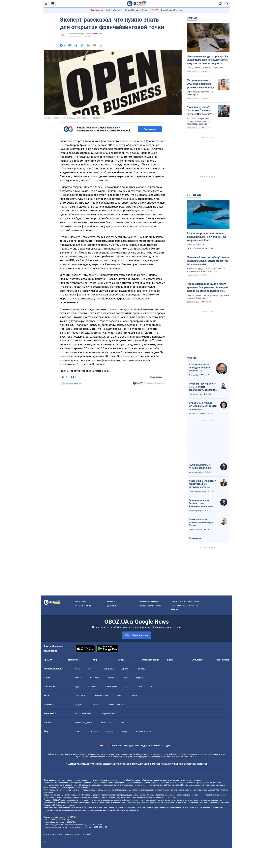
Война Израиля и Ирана (136, 10)
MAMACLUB (106, 723)
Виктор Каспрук (195, 394)
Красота (109, 731)
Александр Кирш (196, 472)
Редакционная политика (71, 383)
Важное (192, 18)
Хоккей (111, 678)
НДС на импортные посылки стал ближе (200, 466)
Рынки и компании (94, 33)
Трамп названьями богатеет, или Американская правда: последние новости (201, 503)
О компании (80, 601)
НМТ (152, 687)
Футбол (78, 678)
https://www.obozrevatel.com (137, 780)
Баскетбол (94, 678)
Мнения (192, 357)
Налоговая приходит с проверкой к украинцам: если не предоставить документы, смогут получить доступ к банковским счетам (207, 60)
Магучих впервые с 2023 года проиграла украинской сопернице (200, 84)
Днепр (125, 669)
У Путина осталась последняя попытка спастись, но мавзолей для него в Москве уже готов (200, 367)
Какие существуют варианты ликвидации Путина (201, 522)
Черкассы (141, 669)
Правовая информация (149, 601)
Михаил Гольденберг (197, 414)
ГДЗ (77, 687)
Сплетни (94, 731)
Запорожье (109, 669)
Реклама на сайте (83, 606)
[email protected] (76, 827)
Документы (112, 606)
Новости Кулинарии (116, 705)
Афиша (78, 731)
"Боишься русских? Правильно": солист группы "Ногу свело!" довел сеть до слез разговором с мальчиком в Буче (199, 111)
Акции (119, 696)
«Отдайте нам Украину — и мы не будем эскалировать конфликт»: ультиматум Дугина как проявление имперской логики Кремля (203, 386)
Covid (122, 723)
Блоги (170, 659)
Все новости (222, 659)
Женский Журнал (143, 731)
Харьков (91, 669)
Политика (73, 659)
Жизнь (121, 659)
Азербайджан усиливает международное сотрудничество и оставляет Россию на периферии (202, 484)
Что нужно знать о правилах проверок (205, 68)
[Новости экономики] (138, 384)
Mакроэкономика (108, 714)
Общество (197, 659)
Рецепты (79, 705)
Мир (95, 659)
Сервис (134, 696)
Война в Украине (114, 10)
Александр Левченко (197, 491)
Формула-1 (140, 678)
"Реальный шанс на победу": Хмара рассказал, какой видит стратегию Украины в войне (208, 261)
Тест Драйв (80, 696)
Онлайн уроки (111, 687)
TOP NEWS (194, 195)
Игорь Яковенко (195, 530)
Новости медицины (84, 723)
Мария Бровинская (76, 33)
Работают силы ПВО (196, 244)
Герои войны (97, 10)
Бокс (125, 678)
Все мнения (195, 538)
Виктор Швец (194, 375)
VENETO (154, 10)
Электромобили (101, 696)
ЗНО (140, 687)
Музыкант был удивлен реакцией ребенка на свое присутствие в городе (199, 121)
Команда (111, 601)
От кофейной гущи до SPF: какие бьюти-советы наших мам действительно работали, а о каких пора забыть (203, 406)
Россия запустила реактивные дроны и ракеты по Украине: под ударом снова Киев (206, 237)
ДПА (127, 687)
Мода (124, 731)
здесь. (106, 370)
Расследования (150, 659)
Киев (77, 669)
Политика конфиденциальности (185, 601)
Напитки (95, 705)
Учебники (91, 687)
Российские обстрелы (171, 10)
